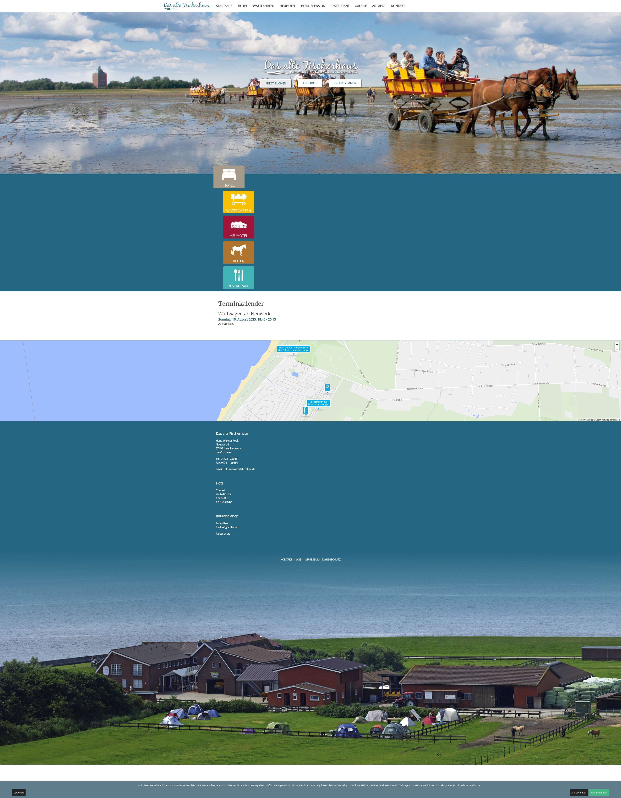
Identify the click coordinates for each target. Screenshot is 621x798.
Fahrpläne (222, 523)
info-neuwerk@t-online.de (239, 469)
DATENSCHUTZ (331, 559)
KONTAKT (286, 559)
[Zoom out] (617, 349)
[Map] (310, 380)
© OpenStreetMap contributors (607, 419)
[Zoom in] (617, 344)
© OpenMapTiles (585, 419)
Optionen (19, 792)
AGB (298, 559)
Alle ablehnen (578, 792)
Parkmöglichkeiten (227, 527)
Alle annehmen (599, 792)
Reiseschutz (223, 533)
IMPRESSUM (312, 559)
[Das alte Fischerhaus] (186, 6)
